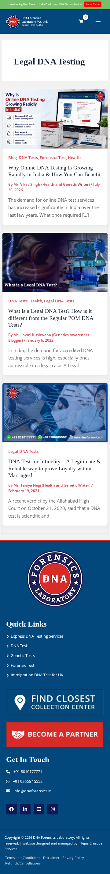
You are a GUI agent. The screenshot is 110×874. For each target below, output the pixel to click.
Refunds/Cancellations (23, 863)
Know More (93, 4)
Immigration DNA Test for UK (37, 675)
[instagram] (52, 809)
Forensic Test (23, 665)
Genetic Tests (23, 655)
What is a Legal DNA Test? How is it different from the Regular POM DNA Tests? (50, 318)
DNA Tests (28, 157)
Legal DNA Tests (59, 301)
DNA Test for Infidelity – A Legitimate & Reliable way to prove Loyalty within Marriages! (54, 468)
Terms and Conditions (22, 857)
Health (74, 157)
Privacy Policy (73, 857)
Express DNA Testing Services (37, 636)
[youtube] (39, 809)
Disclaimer (51, 857)
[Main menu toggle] (98, 21)
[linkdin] (25, 809)
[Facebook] (11, 809)
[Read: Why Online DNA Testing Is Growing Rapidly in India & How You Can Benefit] (55, 118)
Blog (12, 157)
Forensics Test (53, 157)
